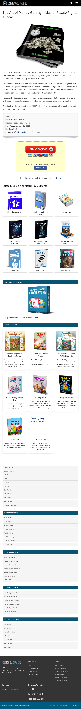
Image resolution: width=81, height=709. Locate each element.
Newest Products (34, 671)
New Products (8, 467)
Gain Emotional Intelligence (14, 242)
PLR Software (8, 525)
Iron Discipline (66, 270)
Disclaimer (53, 705)
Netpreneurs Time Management (40, 242)
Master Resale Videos (11, 561)
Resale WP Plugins (10, 611)
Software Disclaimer (61, 680)
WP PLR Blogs (8, 494)
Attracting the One (40, 397)
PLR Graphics (8, 533)
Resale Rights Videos (10, 596)
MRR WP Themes (9, 576)
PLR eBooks (8, 518)
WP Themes (8, 501)
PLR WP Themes (9, 540)
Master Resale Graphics (11, 572)
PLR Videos (7, 521)
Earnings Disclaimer (61, 677)
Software (7, 486)
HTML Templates (9, 636)
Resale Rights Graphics (11, 608)
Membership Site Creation (10, 689)
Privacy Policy (59, 674)
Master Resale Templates (12, 568)
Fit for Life (15, 439)
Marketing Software (10, 632)
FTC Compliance (60, 665)
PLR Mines (15, 705)
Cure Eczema (66, 212)
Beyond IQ (15, 270)
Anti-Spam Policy (60, 668)
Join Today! (57, 178)
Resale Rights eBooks (11, 593)
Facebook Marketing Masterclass (40, 213)
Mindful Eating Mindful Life (14, 398)
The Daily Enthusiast (14, 212)
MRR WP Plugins (9, 580)
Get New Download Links (36, 674)
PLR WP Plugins (9, 544)
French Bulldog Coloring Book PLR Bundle (15, 354)
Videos (6, 478)
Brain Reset (40, 270)
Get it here (34, 317)
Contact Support (34, 668)
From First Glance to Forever (40, 354)
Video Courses (8, 628)
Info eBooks (7, 624)
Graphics (7, 482)
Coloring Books (9, 471)
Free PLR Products (10, 505)
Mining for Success (66, 397)
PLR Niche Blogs (9, 537)
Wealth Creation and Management (28, 132)
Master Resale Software (11, 565)
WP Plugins (7, 497)
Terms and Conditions (62, 671)
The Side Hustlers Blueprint (66, 242)
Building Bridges (40, 439)
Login (24, 178)
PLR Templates (9, 529)
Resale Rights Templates (12, 604)
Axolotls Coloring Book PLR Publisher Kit (66, 354)
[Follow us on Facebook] (30, 690)
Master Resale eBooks (11, 557)
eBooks (6, 475)
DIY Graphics (8, 639)
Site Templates (8, 490)
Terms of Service (74, 705)
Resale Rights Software (11, 600)
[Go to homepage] (15, 3)
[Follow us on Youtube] (34, 690)
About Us (32, 665)
